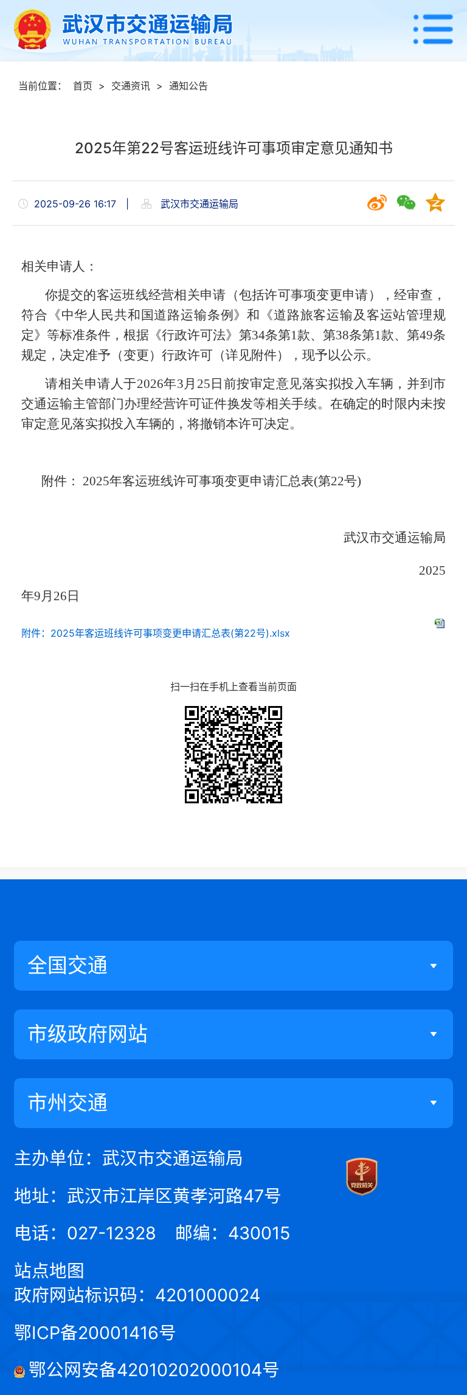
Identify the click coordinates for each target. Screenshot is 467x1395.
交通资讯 (130, 86)
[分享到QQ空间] (435, 202)
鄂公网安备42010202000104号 (154, 1369)
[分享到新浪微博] (377, 202)
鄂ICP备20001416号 (95, 1332)
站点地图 (49, 1270)
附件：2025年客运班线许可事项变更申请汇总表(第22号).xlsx (155, 633)
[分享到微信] (406, 202)
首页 (82, 86)
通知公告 (188, 86)
